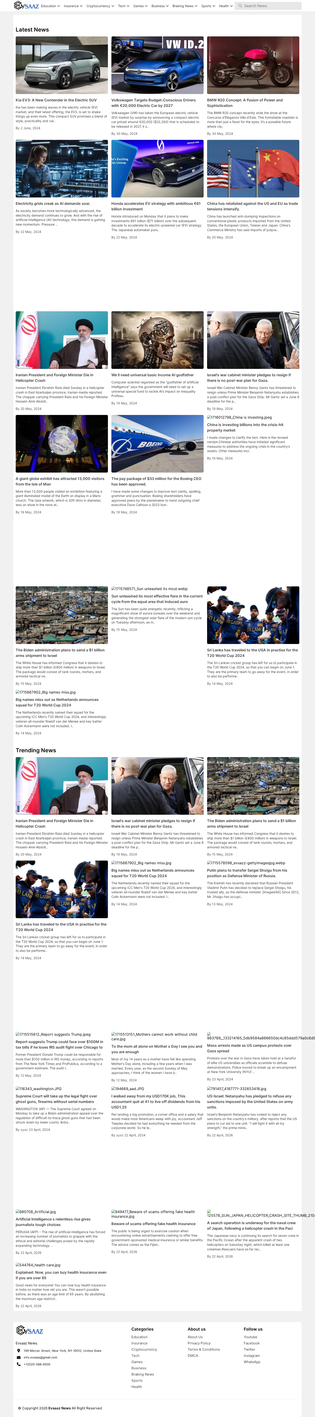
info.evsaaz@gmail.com (40, 1357)
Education (139, 1337)
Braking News (142, 1374)
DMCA (193, 1355)
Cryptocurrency (144, 1349)
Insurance (139, 1343)
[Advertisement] (157, 275)
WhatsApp (252, 1362)
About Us (195, 1337)
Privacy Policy (199, 1343)
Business (138, 1368)
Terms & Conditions (204, 1349)
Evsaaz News (59, 1408)
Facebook (252, 1343)
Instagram (252, 1355)
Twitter (249, 1349)
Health (136, 1387)
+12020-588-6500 (37, 1364)
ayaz (25, 1130)
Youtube (250, 1337)
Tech (135, 1355)
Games (137, 1362)
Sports (137, 1380)
